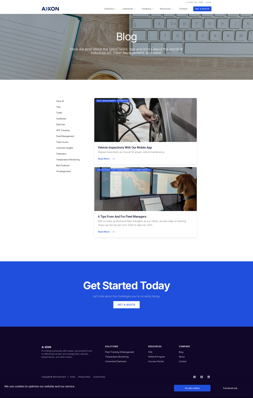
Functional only (230, 388)
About (182, 356)
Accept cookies (192, 388)
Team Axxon (62, 142)
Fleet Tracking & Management (119, 352)
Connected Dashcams (115, 361)
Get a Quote (126, 304)
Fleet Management (65, 136)
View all (60, 101)
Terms (72, 377)
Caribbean (61, 118)
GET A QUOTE (202, 9)
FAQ (150, 352)
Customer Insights (64, 148)
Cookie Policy (99, 377)
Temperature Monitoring (68, 159)
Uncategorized (63, 171)
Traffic (59, 112)
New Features (63, 165)
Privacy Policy (84, 377)
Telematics (61, 153)
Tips (58, 107)
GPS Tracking (62, 130)
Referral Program (156, 356)
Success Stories (156, 361)
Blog (181, 352)
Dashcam (60, 124)
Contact (183, 8)
